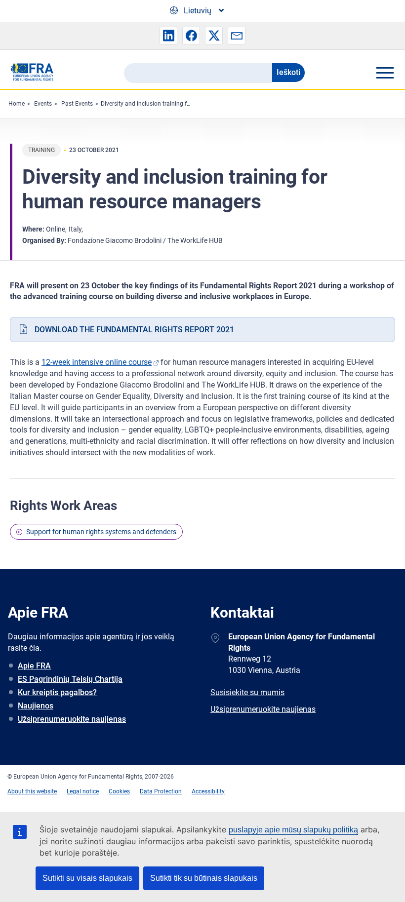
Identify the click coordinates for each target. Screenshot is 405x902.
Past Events (77, 103)
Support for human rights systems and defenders (101, 532)
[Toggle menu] (384, 72)
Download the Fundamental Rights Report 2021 (134, 329)
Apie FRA (34, 665)
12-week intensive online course (96, 362)
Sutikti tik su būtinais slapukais (203, 878)
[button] (168, 35)
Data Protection (161, 791)
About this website (32, 791)
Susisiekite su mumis (247, 692)
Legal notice (83, 791)
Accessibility (208, 791)
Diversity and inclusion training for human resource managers (183, 103)
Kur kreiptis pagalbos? (57, 692)
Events (43, 103)
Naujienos (35, 705)
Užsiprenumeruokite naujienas (72, 719)
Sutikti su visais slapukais (87, 878)
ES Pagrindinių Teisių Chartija (70, 679)
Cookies (119, 791)
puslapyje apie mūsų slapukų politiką (293, 829)
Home (16, 103)
